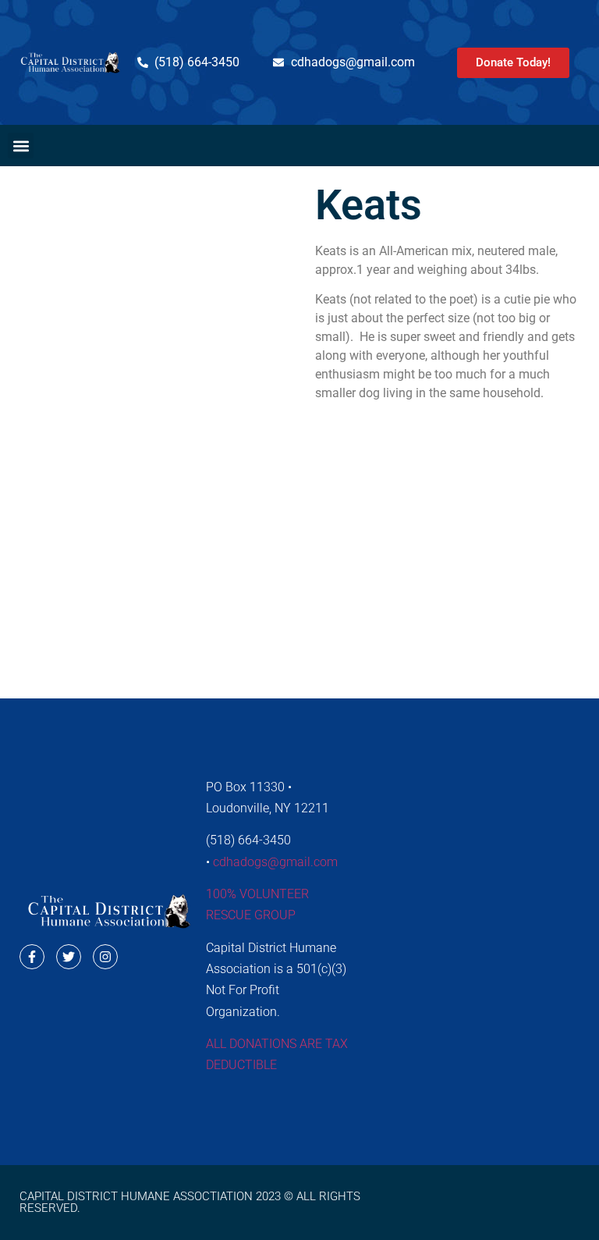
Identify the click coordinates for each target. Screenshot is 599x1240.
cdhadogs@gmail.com (275, 861)
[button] (21, 145)
